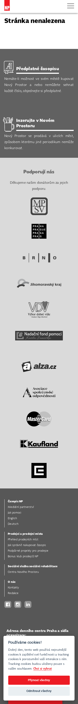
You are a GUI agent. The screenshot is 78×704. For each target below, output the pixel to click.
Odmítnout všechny (39, 691)
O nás (11, 582)
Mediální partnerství (21, 507)
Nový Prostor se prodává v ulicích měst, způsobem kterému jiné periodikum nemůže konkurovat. (39, 134)
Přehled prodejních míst (23, 539)
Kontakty (13, 587)
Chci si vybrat (42, 668)
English (12, 518)
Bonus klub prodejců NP (23, 556)
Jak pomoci (14, 512)
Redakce (13, 593)
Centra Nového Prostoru (23, 572)
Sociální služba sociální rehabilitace (32, 566)
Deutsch (13, 524)
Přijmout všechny (39, 680)
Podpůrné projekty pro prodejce (28, 550)
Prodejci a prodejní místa (25, 534)
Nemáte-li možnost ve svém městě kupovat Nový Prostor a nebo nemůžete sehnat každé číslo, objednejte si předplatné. (39, 80)
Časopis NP (15, 501)
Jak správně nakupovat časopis (27, 545)
